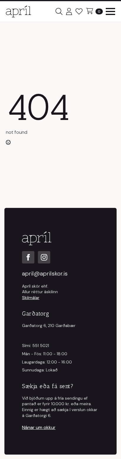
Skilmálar (30, 297)
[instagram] (44, 257)
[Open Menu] (110, 11)
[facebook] (28, 257)
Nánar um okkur (39, 427)
